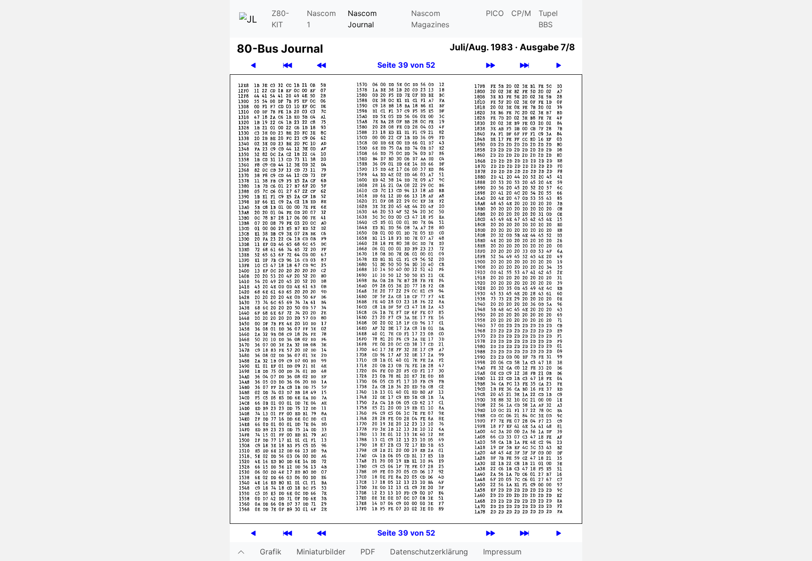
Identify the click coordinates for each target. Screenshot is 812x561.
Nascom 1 (321, 18)
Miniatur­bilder (321, 551)
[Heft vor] (491, 65)
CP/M (521, 13)
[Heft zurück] (321, 65)
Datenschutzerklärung (429, 551)
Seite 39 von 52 (406, 65)
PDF (367, 551)
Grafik (270, 551)
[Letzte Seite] (524, 65)
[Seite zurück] (253, 65)
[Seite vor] (558, 65)
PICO (495, 13)
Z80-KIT (280, 18)
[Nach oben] (241, 551)
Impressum (502, 551)
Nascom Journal (362, 18)
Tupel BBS (548, 18)
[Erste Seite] (288, 65)
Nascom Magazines (430, 18)
